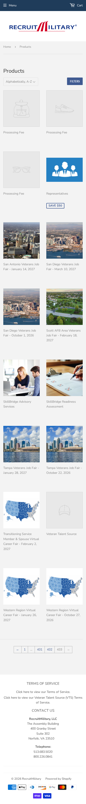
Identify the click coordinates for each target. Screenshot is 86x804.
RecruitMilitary (31, 779)
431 (39, 649)
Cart (79, 5)
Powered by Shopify (58, 779)
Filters (75, 81)
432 (49, 649)
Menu (13, 5)
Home (7, 47)
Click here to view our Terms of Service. (43, 692)
